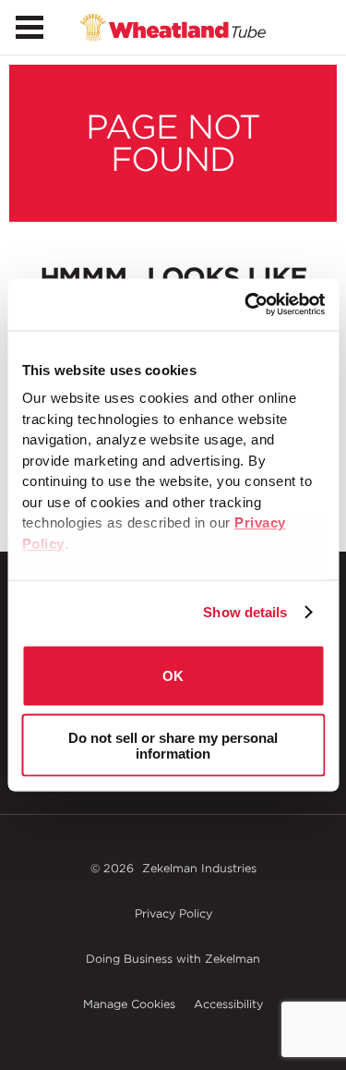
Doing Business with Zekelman (173, 959)
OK (173, 676)
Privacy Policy (173, 913)
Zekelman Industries (199, 868)
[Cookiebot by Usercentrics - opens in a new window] (246, 305)
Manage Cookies (129, 1004)
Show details (245, 612)
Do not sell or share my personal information (173, 745)
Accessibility (228, 1004)
